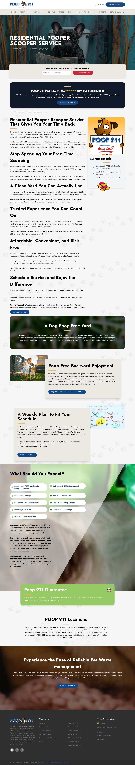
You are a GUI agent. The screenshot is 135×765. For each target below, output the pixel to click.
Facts (61, 12)
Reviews (51, 12)
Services (37, 12)
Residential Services (45, 727)
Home (13, 12)
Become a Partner (74, 727)
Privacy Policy (101, 739)
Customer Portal (73, 742)
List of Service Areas (104, 736)
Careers (102, 12)
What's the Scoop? (74, 745)
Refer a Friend (72, 734)
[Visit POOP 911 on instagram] (17, 750)
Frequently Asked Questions (48, 738)
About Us (42, 723)
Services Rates (19, 112)
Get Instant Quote (83, 73)
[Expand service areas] (123, 12)
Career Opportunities (75, 731)
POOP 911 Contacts (75, 738)
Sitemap (100, 732)
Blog (78, 12)
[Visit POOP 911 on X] (22, 750)
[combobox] (56, 73)
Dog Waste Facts (45, 734)
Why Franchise (73, 723)
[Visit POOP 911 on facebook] (12, 750)
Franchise (88, 12)
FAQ (69, 12)
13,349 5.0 (63, 91)
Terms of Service (56, 762)
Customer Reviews (45, 731)
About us (24, 12)
